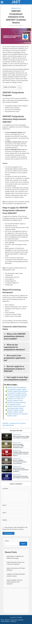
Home (2, 620)
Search (7, 541)
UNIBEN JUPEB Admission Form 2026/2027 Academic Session (21, 453)
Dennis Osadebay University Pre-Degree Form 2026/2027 (20, 461)
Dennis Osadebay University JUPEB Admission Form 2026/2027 (14, 582)
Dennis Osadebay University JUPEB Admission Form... (18, 446)
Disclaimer (20, 620)
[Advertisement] (16, 601)
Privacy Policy (13, 620)
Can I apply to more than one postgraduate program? (16, 378)
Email (4, 512)
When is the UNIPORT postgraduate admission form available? (15, 336)
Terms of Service (5, 621)
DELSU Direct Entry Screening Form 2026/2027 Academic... (21, 469)
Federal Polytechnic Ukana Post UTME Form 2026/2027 (21, 437)
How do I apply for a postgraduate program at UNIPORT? (14, 368)
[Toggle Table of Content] (19, 87)
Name (4, 505)
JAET (16, 1)
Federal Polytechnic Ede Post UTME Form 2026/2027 (21, 476)
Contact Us (13, 621)
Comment (5, 488)
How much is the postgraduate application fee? (14, 357)
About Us (7, 620)
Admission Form (16, 8)
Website (4, 520)
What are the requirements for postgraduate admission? (14, 347)
